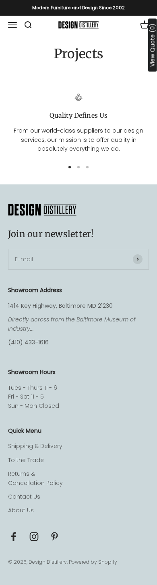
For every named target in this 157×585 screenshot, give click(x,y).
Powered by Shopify (93, 561)
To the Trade (26, 460)
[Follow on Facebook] (13, 536)
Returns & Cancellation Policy (35, 478)
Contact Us (24, 497)
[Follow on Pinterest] (54, 536)
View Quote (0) (153, 45)
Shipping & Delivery (35, 446)
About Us (21, 510)
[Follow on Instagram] (34, 536)
